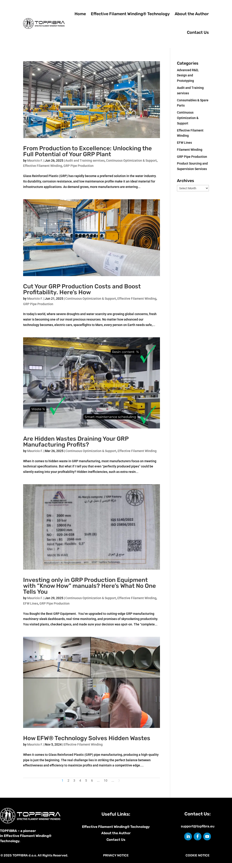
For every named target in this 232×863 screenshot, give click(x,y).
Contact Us (198, 32)
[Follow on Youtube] (207, 836)
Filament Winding (189, 149)
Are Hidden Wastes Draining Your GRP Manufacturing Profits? (75, 441)
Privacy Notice (116, 855)
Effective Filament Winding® (106, 827)
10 (105, 780)
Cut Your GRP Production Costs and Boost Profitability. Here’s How (82, 289)
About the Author (192, 13)
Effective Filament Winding (42, 166)
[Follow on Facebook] (197, 836)
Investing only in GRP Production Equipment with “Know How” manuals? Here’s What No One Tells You (89, 585)
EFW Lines (30, 603)
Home (80, 13)
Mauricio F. (35, 160)
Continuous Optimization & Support (131, 160)
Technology (140, 827)
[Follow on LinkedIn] (188, 836)
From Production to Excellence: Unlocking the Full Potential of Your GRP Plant (87, 151)
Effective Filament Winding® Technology (130, 13)
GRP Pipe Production (78, 166)
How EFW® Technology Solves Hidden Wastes (86, 738)
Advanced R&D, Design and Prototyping (187, 75)
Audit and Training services (85, 160)
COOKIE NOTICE (198, 855)
